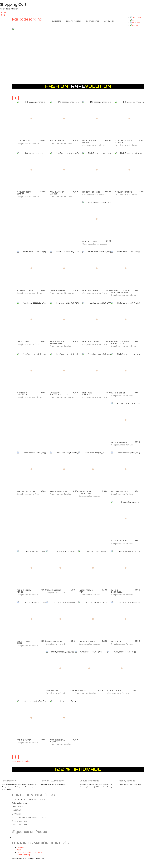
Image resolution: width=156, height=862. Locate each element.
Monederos (102, 244)
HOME (2, 15)
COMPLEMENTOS (92, 21)
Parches (35, 344)
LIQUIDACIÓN (109, 21)
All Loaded (25, 761)
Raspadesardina (27, 19)
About (19, 850)
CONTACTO (22, 847)
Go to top (4, 12)
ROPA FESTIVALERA (73, 21)
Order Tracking (23, 854)
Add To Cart (22, 143)
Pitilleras (35, 143)
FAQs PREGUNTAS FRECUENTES (29, 852)
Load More (16, 761)
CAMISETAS (56, 21)
